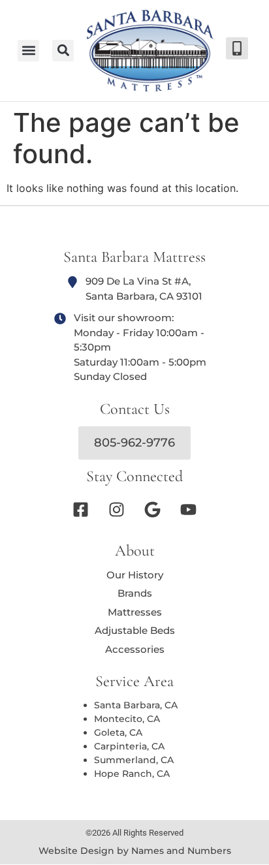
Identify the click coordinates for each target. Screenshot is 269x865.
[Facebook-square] (81, 510)
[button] (63, 50)
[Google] (152, 510)
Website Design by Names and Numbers (135, 851)
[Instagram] (117, 510)
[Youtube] (188, 510)
